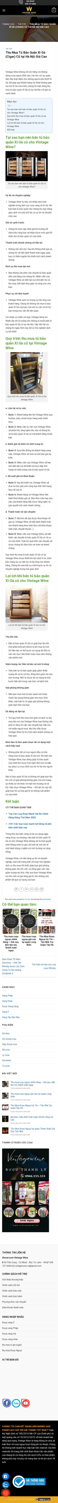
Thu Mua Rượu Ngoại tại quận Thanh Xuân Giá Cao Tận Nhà (33, 1130)
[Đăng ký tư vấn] (5, 1476)
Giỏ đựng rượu (9, 1039)
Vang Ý (5, 1012)
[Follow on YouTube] (25, 1403)
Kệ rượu (6, 1049)
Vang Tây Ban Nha (11, 1017)
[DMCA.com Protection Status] (42, 1499)
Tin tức (22, 24)
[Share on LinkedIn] (41, 889)
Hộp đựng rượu (9, 1044)
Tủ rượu (6, 1066)
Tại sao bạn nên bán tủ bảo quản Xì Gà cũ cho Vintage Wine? (26, 111)
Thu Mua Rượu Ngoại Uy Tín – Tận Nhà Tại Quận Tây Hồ (31, 1106)
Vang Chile (7, 1001)
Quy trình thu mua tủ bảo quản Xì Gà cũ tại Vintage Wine (26, 118)
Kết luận (11, 129)
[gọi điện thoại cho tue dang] (5, 1493)
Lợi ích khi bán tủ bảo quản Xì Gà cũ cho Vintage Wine (25, 125)
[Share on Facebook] (21, 889)
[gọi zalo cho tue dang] (5, 1484)
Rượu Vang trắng (10, 1006)
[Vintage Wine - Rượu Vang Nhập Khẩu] (29, 10)
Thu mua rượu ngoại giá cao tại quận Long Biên (31, 1095)
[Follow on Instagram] (16, 1403)
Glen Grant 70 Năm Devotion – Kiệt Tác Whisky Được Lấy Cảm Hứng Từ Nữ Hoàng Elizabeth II (13, 966)
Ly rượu (5, 1055)
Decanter (6, 1060)
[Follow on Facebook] (6, 1403)
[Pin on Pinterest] (36, 889)
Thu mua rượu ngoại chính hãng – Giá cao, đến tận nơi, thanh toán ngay (33, 1083)
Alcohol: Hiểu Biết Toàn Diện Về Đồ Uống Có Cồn (32, 1118)
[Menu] (3, 10)
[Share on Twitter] (26, 889)
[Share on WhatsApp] (16, 889)
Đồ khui (5, 1033)
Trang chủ (8, 24)
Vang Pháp (7, 995)
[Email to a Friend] (31, 889)
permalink (47, 899)
